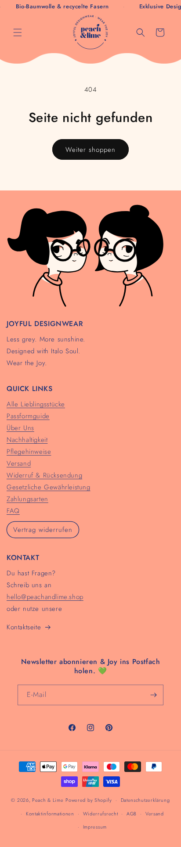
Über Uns (20, 428)
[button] (17, 32)
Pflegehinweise (29, 451)
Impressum (95, 826)
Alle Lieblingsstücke (36, 404)
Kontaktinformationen (50, 813)
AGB (132, 813)
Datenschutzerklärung (145, 800)
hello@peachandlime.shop (45, 597)
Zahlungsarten (27, 499)
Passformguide (28, 416)
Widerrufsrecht (100, 813)
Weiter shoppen (90, 149)
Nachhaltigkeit (27, 440)
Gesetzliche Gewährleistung (48, 487)
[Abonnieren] (153, 695)
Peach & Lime (47, 800)
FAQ (13, 511)
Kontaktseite (24, 627)
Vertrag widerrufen (42, 530)
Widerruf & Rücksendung (44, 475)
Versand (19, 463)
